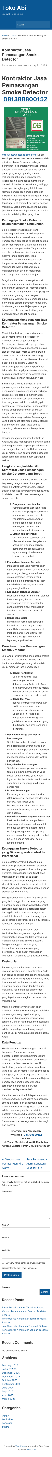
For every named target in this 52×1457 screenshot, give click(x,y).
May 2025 (7, 1391)
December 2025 (11, 1372)
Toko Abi (14, 7)
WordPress (20, 1446)
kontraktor (8, 1419)
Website (6, 1250)
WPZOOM (31, 1449)
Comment (7, 1191)
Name (5, 1225)
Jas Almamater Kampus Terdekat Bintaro (24, 1326)
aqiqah (5, 1415)
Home (5, 35)
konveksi (7, 1422)
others (13, 35)
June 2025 (8, 1387)
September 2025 (11, 1383)
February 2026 (10, 1365)
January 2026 (9, 1369)
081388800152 (25, 99)
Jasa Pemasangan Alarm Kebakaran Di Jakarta (37, 1163)
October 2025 (9, 1380)
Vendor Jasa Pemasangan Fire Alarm (12, 1163)
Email (5, 1237)
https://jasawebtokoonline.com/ (19, 154)
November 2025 (11, 1376)
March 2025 (8, 1398)
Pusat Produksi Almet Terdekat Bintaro (23, 1307)
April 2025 (8, 1395)
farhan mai (11, 65)
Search (46, 25)
